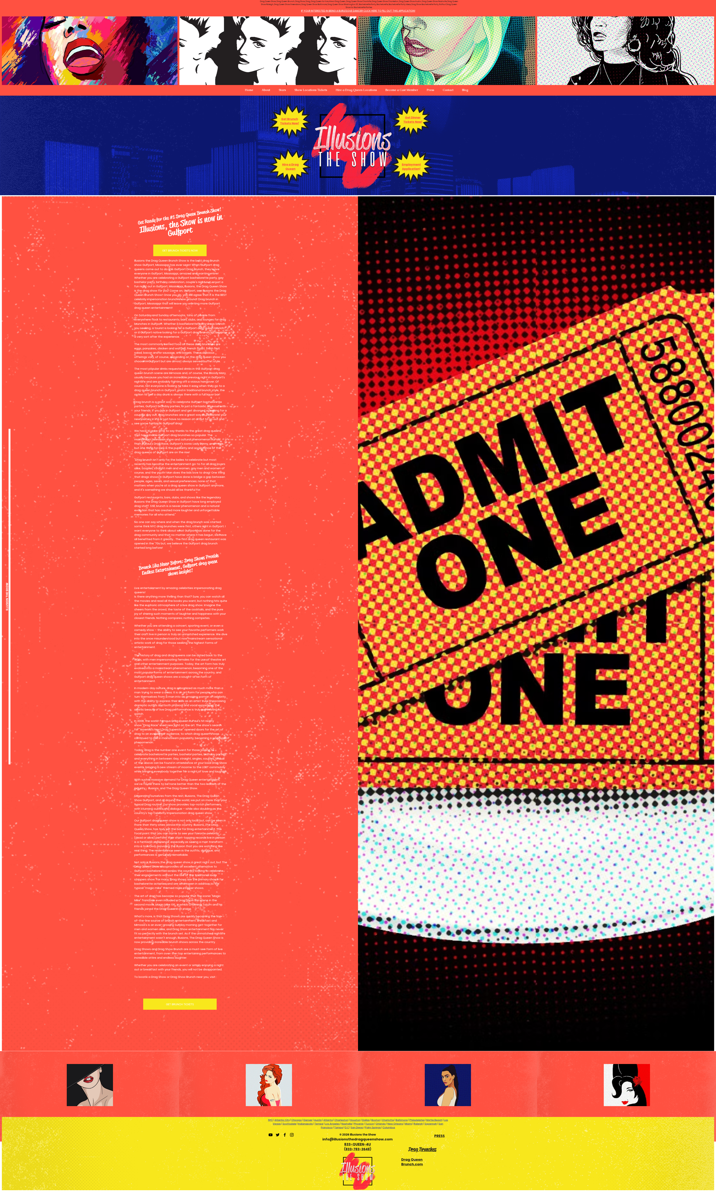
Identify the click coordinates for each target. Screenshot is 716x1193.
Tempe (319, 1124)
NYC (270, 1120)
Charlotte (388, 1120)
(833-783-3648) (357, 1149)
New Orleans (395, 1124)
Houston (355, 1120)
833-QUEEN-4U (357, 1144)
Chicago (296, 1120)
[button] (265, 90)
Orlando (381, 1124)
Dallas (366, 1120)
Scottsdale (289, 1124)
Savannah (431, 1124)
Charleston (341, 1120)
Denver (308, 1120)
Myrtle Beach (434, 1120)
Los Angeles (332, 1124)
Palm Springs (373, 1127)
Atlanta (328, 1120)
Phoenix (359, 1124)
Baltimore (402, 1120)
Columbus (389, 1127)
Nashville (346, 1124)
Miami (408, 1124)
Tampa (338, 1127)
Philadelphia (417, 1120)
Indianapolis (305, 1124)
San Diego (357, 1127)
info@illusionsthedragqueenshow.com (357, 1139)
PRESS (439, 1136)
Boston (375, 1120)
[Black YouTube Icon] (270, 1134)
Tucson (369, 1124)
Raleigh (418, 1124)
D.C (347, 1127)
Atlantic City (282, 1120)
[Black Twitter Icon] (277, 1134)
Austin (318, 1120)
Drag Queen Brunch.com (412, 1162)
